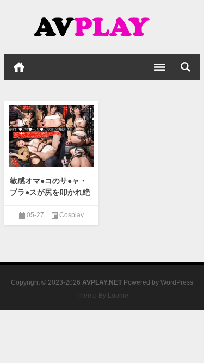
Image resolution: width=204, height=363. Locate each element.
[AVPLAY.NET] (102, 27)
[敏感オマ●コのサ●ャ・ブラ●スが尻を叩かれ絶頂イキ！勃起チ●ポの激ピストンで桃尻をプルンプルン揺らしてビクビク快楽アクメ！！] (51, 136)
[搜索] (185, 67)
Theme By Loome (102, 295)
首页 (19, 67)
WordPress (176, 282)
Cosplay (71, 215)
